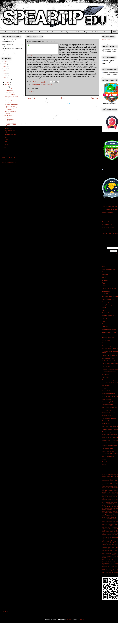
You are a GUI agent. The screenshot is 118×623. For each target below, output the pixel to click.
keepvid (110, 521)
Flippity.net (105, 326)
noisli (116, 528)
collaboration (109, 486)
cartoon (116, 480)
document (110, 495)
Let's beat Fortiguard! (10, 134)
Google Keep (105, 302)
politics (103, 535)
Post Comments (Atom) (66, 104)
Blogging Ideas (8, 128)
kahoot (107, 521)
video (110, 566)
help (110, 514)
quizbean (116, 540)
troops (115, 564)
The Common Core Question (10, 131)
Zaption (104, 307)
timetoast (108, 563)
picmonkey (107, 534)
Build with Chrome (107, 313)
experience (115, 499)
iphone (103, 521)
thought (113, 561)
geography (104, 505)
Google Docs (105, 377)
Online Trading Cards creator (109, 402)
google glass (115, 509)
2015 (5, 73)
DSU (107, 496)
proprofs (116, 538)
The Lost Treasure (107, 224)
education (115, 498)
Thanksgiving (105, 561)
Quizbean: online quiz (108, 335)
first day (114, 500)
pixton (116, 534)
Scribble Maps (106, 340)
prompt (111, 538)
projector (107, 538)
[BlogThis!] (52, 82)
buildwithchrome (105, 480)
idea (115, 515)
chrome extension (107, 483)
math (111, 525)
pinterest (112, 534)
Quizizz (104, 310)
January (7, 144)
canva (111, 480)
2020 (5, 61)
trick (112, 564)
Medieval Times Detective (8, 162)
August (7, 84)
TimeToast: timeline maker (109, 329)
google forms (108, 509)
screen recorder (112, 546)
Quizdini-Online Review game (110, 363)
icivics (112, 515)
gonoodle (104, 506)
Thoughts (86, 32)
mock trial (104, 527)
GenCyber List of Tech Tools (109, 206)
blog (103, 479)
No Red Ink (105, 294)
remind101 (111, 542)
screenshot (104, 547)
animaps (114, 474)
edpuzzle (104, 498)
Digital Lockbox (106, 222)
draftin (115, 495)
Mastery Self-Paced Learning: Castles (10, 93)
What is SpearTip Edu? (26, 32)
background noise (111, 477)
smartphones (105, 551)
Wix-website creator (107, 415)
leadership (104, 524)
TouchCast (105, 274)
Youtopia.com (31, 56)
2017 (5, 68)
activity (110, 474)
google (109, 506)
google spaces (108, 512)
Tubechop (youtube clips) (109, 315)
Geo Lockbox (6, 612)
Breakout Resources (107, 212)
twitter (103, 566)
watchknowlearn (111, 568)
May (6, 87)
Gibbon (110, 505)
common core (105, 487)
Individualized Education (11, 104)
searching (104, 548)
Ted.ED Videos (106, 423)
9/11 (106, 474)
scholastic (104, 546)
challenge (104, 481)
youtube (111, 572)
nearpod (108, 528)
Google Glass (8, 115)
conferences (110, 489)
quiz (112, 540)
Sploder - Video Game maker (110, 272)
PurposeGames (106, 324)
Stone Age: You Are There (8, 157)
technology (110, 559)
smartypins (111, 551)
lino (116, 524)
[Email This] (51, 82)
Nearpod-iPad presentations (109, 443)
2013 (5, 78)
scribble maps (111, 547)
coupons (115, 490)
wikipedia (104, 570)
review (104, 544)
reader (103, 541)
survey (108, 556)
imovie (107, 517)
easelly (110, 496)
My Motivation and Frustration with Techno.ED (9, 119)
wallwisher (104, 568)
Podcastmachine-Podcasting (109, 445)
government (115, 512)
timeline (104, 563)
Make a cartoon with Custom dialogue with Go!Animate (11, 108)
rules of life (111, 544)
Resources (107, 32)
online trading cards (107, 531)
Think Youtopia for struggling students (10, 101)
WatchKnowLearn (106, 399)
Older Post (94, 98)
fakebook (110, 500)
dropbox (104, 496)
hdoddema (69, 619)
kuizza (108, 522)
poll (107, 535)
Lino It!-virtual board (107, 448)
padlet (110, 533)
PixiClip (104, 277)
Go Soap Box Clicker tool (109, 288)
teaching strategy (111, 557)
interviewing (109, 520)
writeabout (114, 570)
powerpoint (111, 535)
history (103, 515)
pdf (113, 533)
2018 (5, 66)
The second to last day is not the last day (11, 97)
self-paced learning (112, 548)
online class (108, 530)
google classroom (110, 508)
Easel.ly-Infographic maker (109, 432)
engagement (109, 499)
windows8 (109, 570)
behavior (33, 84)
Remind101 (105, 462)
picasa (103, 534)
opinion (116, 531)
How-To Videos (96, 32)
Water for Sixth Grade (108, 391)
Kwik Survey (105, 374)
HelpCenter (114, 514)
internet (103, 520)
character (109, 481)
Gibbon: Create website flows (110, 343)
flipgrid (103, 502)
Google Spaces (106, 291)
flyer (115, 502)
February (7, 142)
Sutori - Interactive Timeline (109, 269)
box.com (114, 479)
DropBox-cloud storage (108, 380)
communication (114, 487)
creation (104, 492)
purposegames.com (106, 540)
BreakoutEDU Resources (108, 227)
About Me (14, 32)
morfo (109, 527)
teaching (104, 557)
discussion (104, 495)
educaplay (110, 498)
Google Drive (40, 32)
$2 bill (103, 474)
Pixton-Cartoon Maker (108, 456)
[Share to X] (54, 82)
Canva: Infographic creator (109, 332)
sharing (107, 550)
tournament (108, 564)
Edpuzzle (104, 318)
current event (105, 493)
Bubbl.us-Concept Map (108, 337)
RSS (108, 544)
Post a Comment (33, 92)
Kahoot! (104, 321)
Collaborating (64, 32)
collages (115, 486)
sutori (111, 556)
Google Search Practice (108, 299)
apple (108, 476)
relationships (104, 542)
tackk (114, 556)
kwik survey (113, 522)
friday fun (109, 503)
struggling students (41, 84)
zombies (116, 572)
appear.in (104, 476)
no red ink (112, 528)
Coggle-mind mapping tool (109, 371)
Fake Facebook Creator (108, 366)
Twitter (104, 464)
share (103, 550)
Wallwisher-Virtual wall (108, 451)
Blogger (104, 459)
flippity (107, 502)
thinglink (110, 561)
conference (104, 489)
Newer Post (31, 98)
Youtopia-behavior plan (108, 358)
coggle (103, 486)
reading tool (108, 541)
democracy (112, 493)
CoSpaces (105, 280)
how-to (108, 515)
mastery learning (105, 525)
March (7, 139)
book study (108, 479)
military (114, 525)
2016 (5, 71)
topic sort (104, 564)
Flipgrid (104, 283)
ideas (103, 517)
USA (106, 566)
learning (110, 524)
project (103, 538)
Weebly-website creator (108, 412)
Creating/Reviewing (52, 32)
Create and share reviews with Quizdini (11, 89)
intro (114, 520)
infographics (113, 517)
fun (113, 503)
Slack (103, 266)
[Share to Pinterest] (58, 82)
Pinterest (104, 388)
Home (6, 32)
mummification (114, 527)
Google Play (111, 511)
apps (112, 476)
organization (105, 533)
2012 (5, 147)
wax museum (108, 569)
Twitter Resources (107, 39)
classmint (104, 484)
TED (116, 559)
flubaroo (111, 502)
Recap (103, 285)
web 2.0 (114, 569)
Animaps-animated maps (108, 393)
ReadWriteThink (106, 385)
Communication (76, 32)
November (8, 80)
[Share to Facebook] (56, 82)
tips (111, 563)
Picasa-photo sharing (107, 404)
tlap (113, 563)
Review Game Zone (107, 410)
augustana (104, 477)
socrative (115, 553)
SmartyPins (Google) (107, 304)
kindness (104, 522)
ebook (114, 496)
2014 (5, 75)
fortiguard (104, 503)
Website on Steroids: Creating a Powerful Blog (10, 124)
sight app (112, 550)
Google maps (105, 511)
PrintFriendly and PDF (106, 537)
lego (113, 524)
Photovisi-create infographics (110, 418)
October (7, 82)
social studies (109, 553)
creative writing (111, 492)
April (6, 137)
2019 (5, 64)
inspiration (109, 518)
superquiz (104, 556)
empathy (104, 499)
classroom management (111, 484)
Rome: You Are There (7, 160)
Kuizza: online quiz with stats (110, 346)
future (116, 503)
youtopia (49, 84)
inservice (104, 518)
